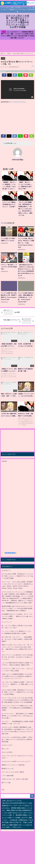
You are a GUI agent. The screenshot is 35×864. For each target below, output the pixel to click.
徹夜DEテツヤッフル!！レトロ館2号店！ (13, 765)
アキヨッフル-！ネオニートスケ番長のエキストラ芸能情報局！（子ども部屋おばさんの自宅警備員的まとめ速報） (17, 708)
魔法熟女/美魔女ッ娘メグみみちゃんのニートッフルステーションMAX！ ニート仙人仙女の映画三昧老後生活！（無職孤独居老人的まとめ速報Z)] (17, 608)
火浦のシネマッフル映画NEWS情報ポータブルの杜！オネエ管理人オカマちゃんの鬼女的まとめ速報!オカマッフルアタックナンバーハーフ (17, 676)
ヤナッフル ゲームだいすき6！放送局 (13, 772)
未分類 (3, 58)
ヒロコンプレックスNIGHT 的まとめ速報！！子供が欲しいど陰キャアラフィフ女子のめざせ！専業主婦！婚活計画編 (17, 739)
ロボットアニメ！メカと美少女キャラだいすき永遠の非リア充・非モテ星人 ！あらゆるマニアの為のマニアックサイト (17, 657)
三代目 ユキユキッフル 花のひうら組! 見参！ (15, 779)
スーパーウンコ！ (7, 622)
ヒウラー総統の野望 (7, 775)
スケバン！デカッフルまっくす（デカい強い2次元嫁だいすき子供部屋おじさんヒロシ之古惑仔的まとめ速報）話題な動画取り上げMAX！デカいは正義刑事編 (17, 700)
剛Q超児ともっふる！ (8, 768)
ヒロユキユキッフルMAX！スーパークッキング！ (16, 761)
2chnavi (4, 461)
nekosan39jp (17, 159)
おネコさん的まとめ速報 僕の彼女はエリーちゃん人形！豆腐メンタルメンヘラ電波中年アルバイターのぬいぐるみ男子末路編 (17, 576)
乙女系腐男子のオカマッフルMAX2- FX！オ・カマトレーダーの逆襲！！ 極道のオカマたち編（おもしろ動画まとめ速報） (17, 616)
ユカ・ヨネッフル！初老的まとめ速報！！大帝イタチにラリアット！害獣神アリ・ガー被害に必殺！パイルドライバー (17, 684)
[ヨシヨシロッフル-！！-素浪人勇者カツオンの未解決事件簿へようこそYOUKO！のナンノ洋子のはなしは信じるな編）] (17, 716)
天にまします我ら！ (7, 752)
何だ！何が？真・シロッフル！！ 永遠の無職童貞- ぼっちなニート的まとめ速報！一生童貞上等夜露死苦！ (17, 639)
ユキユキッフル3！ (7, 745)
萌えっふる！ (6, 748)
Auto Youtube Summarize (17, 102)
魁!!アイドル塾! (6, 782)
